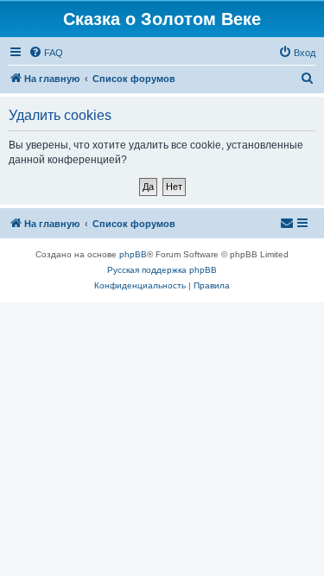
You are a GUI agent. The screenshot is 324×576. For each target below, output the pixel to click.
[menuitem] (46, 52)
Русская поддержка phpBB (162, 270)
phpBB (133, 254)
